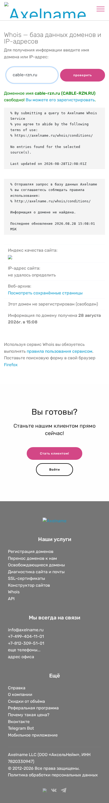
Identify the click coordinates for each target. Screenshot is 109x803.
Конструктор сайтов (29, 585)
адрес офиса (21, 656)
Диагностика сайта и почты (36, 571)
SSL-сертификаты (27, 578)
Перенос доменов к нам (32, 558)
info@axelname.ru (26, 629)
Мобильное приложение (33, 735)
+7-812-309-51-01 (26, 643)
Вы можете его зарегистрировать (60, 99)
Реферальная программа (33, 707)
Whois (14, 591)
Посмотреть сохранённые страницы (45, 292)
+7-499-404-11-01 (26, 636)
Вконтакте (19, 721)
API (11, 598)
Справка (16, 687)
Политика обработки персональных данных (53, 774)
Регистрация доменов (30, 551)
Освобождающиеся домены (36, 564)
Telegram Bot (21, 728)
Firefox (11, 364)
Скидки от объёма (26, 701)
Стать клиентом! (54, 453)
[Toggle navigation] (101, 8)
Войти (54, 469)
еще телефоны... (24, 649)
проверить (82, 75)
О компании (20, 694)
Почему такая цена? (28, 714)
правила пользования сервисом (59, 351)
